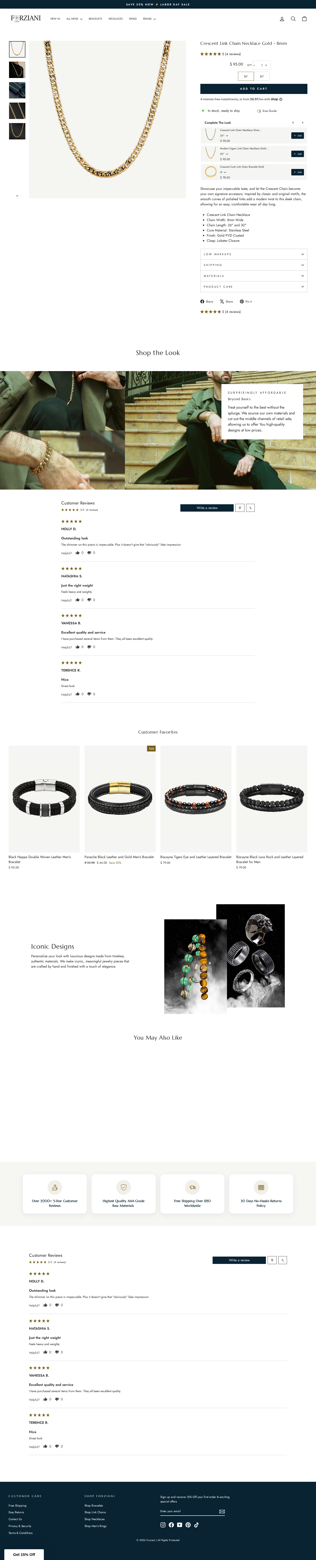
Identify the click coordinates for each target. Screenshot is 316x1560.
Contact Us (15, 1519)
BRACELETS (95, 19)
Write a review (207, 507)
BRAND (147, 19)
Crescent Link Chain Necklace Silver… (241, 130)
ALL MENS (72, 19)
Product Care (218, 287)
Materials (214, 276)
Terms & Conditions (20, 1533)
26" (246, 76)
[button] (211, 54)
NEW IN (55, 19)
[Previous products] (293, 123)
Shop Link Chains (95, 1512)
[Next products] (302, 123)
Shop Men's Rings (95, 1526)
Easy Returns (16, 1512)
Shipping (213, 265)
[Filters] (239, 508)
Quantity (249, 65)
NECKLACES (116, 19)
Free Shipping (17, 1505)
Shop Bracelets (93, 1505)
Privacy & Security (20, 1526)
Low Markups (218, 254)
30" (262, 76)
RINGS (133, 19)
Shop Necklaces (94, 1519)
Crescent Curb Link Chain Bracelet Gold (242, 167)
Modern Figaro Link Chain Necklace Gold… (244, 148)
